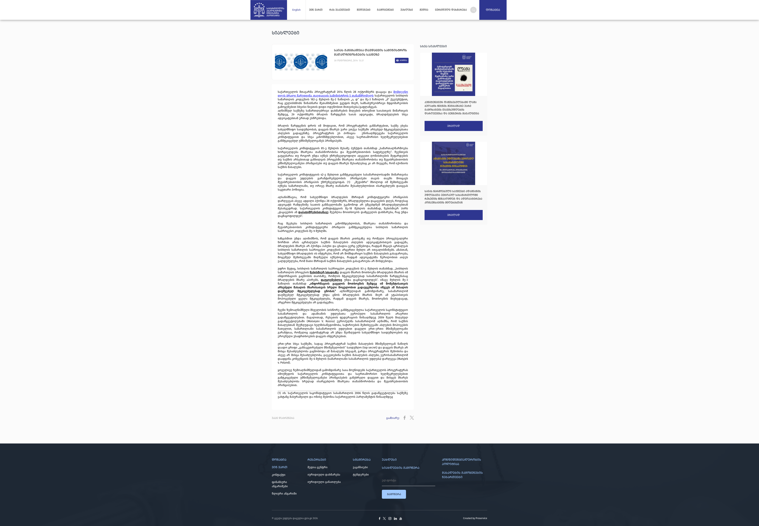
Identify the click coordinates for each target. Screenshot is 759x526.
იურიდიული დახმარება (324, 474)
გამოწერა (394, 494)
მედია (424, 10)
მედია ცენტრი (318, 467)
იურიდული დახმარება (451, 10)
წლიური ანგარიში (284, 493)
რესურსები (317, 459)
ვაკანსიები (360, 467)
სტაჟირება (362, 459)
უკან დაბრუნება (283, 418)
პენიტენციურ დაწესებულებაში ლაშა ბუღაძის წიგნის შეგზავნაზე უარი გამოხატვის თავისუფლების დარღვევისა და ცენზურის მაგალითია (452, 108)
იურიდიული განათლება (324, 482)
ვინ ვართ (316, 10)
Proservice (481, 518)
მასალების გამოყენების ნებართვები (462, 475)
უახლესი (406, 10)
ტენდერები (361, 474)
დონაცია (493, 9)
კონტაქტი (278, 475)
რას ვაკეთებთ (339, 10)
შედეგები (363, 10)
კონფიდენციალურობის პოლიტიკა (461, 462)
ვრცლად (453, 126)
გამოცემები (385, 10)
